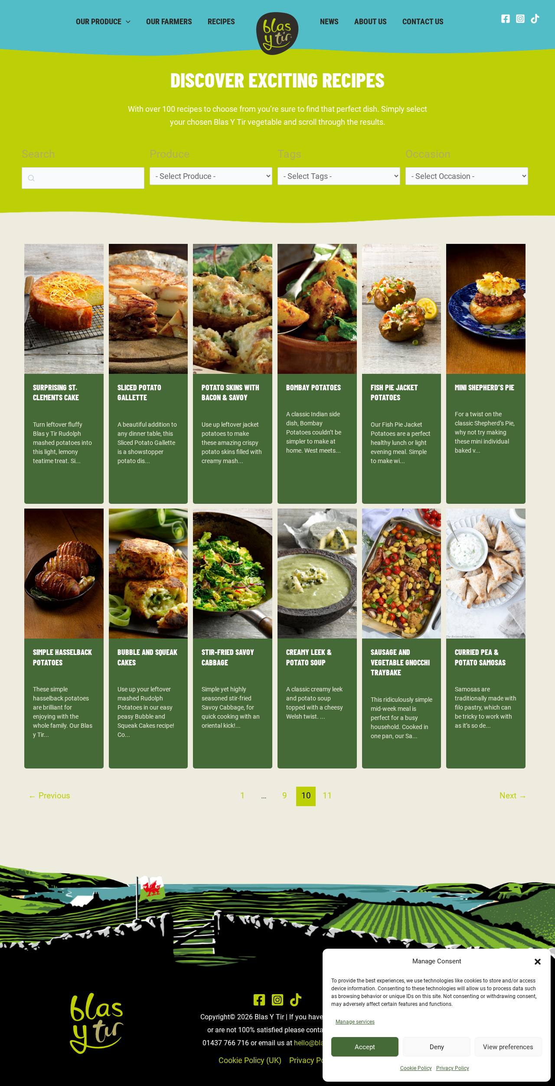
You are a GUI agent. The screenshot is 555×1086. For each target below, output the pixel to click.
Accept (365, 1047)
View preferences (508, 1047)
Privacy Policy (452, 1068)
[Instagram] (520, 18)
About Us (370, 21)
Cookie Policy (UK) (250, 1060)
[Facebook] (505, 18)
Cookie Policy (416, 1068)
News (329, 21)
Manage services (355, 1022)
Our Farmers (169, 21)
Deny (437, 1047)
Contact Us (423, 21)
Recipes (221, 21)
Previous (49, 796)
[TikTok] (535, 18)
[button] (537, 961)
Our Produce (98, 21)
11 (327, 796)
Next (513, 796)
